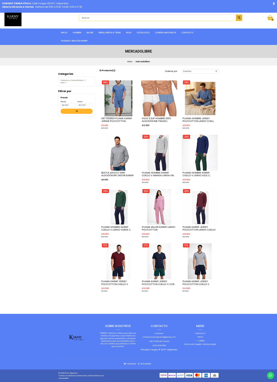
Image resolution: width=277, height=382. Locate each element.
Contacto (159, 333)
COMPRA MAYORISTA (165, 32)
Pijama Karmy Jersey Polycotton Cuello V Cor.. (158, 283)
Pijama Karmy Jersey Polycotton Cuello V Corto (196, 284)
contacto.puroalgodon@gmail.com (159, 337)
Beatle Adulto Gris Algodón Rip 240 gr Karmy (117, 174)
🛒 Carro (200, 340)
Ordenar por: (171, 71)
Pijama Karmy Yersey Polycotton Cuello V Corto (114, 284)
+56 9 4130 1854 (159, 345)
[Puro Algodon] (13, 17)
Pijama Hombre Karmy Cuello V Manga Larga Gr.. (158, 174)
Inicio (64, 32)
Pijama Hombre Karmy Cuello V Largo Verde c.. (116, 228)
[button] (274, 3)
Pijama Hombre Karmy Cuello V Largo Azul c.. (197, 174)
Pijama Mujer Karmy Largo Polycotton (158, 228)
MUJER (90, 32)
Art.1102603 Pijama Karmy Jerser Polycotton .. (116, 120)
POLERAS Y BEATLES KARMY (74, 40)
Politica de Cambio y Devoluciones (200, 344)
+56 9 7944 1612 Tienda (159, 341)
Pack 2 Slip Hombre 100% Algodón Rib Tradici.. (156, 120)
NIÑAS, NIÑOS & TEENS (110, 32)
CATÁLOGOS (143, 32)
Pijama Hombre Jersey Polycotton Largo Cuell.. (199, 120)
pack (63, 82)
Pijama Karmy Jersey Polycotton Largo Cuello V (199, 229)
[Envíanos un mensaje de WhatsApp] (270, 375)
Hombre (77, 32)
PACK (128, 32)
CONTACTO (187, 32)
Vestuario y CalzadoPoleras (73, 80)
